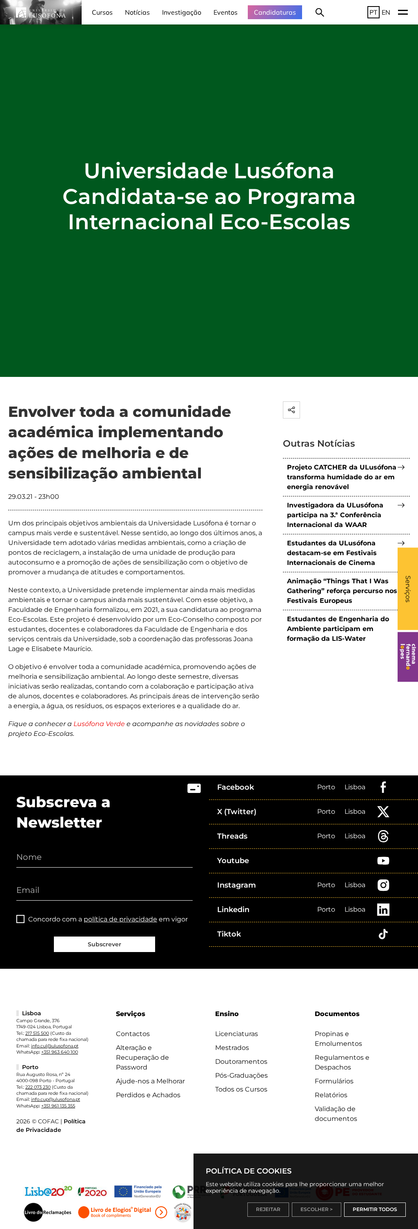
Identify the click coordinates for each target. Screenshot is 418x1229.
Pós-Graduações (241, 1075)
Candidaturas (275, 12)
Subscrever (104, 944)
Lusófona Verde (99, 724)
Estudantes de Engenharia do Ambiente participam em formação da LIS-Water (338, 628)
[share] (291, 410)
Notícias (137, 12)
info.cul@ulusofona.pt (54, 1046)
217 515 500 (37, 1033)
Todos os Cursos (241, 1089)
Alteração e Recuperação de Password (142, 1057)
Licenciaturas (236, 1034)
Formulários (334, 1081)
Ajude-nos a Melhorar (150, 1081)
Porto (326, 787)
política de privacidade (120, 919)
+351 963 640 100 (59, 1052)
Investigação (181, 12)
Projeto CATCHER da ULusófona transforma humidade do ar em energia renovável (341, 477)
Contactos (133, 1034)
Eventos (225, 12)
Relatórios (331, 1095)
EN (386, 12)
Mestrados (232, 1048)
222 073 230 (38, 1087)
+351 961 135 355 (58, 1106)
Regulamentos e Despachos (342, 1062)
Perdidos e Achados (148, 1095)
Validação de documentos (336, 1114)
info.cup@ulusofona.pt (55, 1099)
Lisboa (355, 787)
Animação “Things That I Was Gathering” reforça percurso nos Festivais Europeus (342, 591)
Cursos (102, 12)
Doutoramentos (241, 1061)
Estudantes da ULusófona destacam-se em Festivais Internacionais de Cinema (332, 553)
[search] (319, 12)
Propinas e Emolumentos (338, 1038)
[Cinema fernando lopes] (408, 657)
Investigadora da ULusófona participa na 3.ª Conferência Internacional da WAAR (335, 515)
